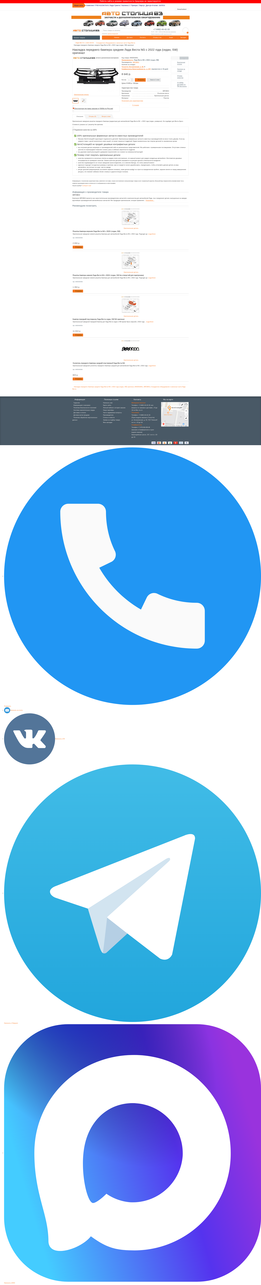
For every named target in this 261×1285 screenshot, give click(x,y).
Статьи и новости (109, 417)
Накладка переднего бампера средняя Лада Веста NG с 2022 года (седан (99, 387)
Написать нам (107, 403)
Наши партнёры (108, 410)
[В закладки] (184, 58)
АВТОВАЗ (147, 387)
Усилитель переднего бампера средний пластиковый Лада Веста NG (99, 363)
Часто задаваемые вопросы (112, 412)
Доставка (129, 37)
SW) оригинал (129, 387)
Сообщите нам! (86, 185)
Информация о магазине (82, 405)
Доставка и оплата (80, 412)
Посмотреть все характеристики (132, 101)
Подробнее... (150, 200)
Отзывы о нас (157, 37)
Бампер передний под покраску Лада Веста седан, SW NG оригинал (98, 319)
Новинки (116, 37)
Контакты (142, 37)
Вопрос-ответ (106, 116)
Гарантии (77, 403)
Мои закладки (107, 422)
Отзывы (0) (92, 116)
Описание (79, 116)
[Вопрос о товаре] (175, 58)
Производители (108, 415)
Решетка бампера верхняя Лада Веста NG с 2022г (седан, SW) (96, 231)
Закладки (183, 37)
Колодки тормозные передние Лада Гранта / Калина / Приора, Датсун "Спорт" (119, 5)
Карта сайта (107, 405)
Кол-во (124, 80)
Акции (171, 37)
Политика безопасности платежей (85, 407)
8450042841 (139, 387)
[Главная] (73, 43)
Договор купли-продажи (81, 415)
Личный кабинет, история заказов (114, 407)
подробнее (152, 234)
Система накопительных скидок (84, 410)
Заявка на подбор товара (111, 420)
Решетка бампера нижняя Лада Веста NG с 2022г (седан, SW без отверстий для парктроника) (108, 275)
